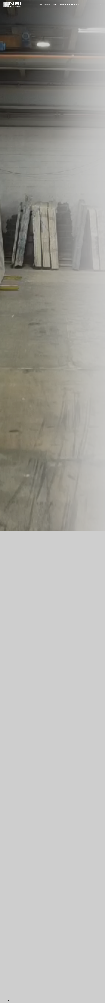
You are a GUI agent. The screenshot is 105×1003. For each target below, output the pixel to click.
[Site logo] (12, 4)
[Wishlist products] (101, 4)
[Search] (98, 4)
